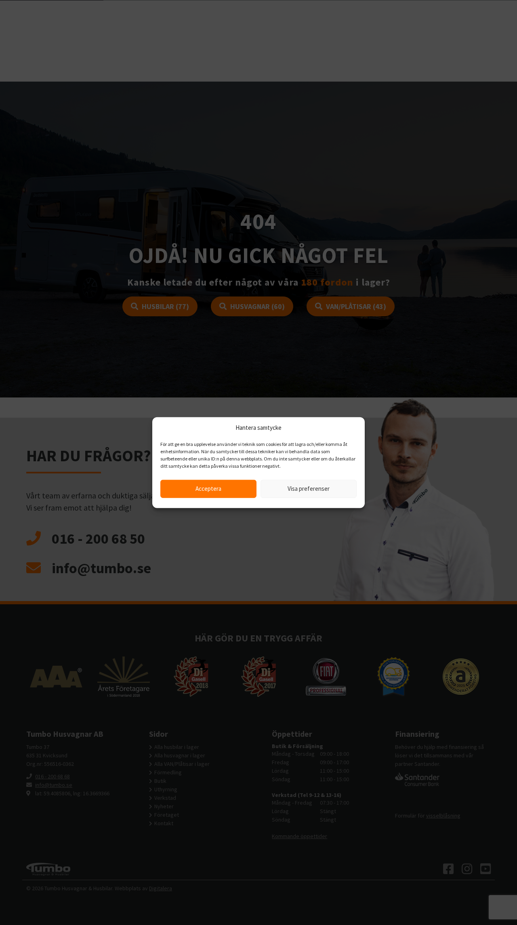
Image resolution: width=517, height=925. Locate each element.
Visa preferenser (309, 488)
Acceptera (208, 488)
